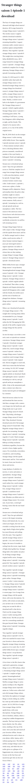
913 (23, 771)
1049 (13, 775)
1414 (4, 764)
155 (18, 777)
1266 (18, 775)
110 (3, 782)
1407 (18, 768)
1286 (18, 773)
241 (18, 764)
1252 (23, 764)
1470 (9, 771)
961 (3, 775)
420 (8, 773)
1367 (9, 764)
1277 (4, 771)
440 (18, 771)
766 (3, 773)
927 (13, 768)
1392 (13, 773)
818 (9, 777)
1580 (13, 777)
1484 (9, 766)
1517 (23, 775)
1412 (18, 766)
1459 (4, 766)
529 (12, 780)
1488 (21, 780)
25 (7, 780)
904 (14, 771)
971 (16, 780)
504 (14, 766)
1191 (23, 768)
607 (3, 780)
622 (14, 764)
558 (23, 773)
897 (8, 775)
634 (12, 782)
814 (9, 768)
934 (8, 782)
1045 (4, 777)
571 (23, 777)
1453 (4, 768)
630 (23, 766)
